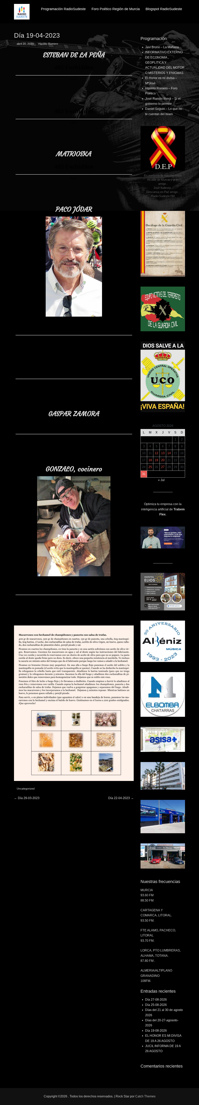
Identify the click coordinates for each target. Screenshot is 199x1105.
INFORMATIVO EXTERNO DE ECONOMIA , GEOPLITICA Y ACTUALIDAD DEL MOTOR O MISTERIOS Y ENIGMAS (164, 63)
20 (163, 460)
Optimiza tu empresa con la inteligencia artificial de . (163, 509)
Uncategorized (26, 788)
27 (163, 467)
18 (150, 460)
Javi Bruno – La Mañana (162, 47)
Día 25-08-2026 (156, 1004)
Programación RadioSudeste (63, 9)
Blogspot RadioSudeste (164, 9)
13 (163, 453)
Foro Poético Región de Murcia (116, 9)
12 (156, 453)
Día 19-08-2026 (156, 1030)
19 (156, 460)
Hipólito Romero (48, 43)
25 (150, 467)
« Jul (161, 480)
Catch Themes (145, 1096)
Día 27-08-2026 (156, 999)
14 (169, 453)
